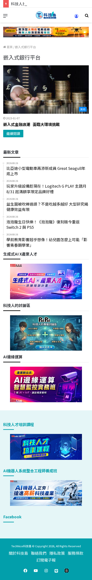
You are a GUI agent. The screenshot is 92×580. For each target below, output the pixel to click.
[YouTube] (36, 570)
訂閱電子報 (46, 560)
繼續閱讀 (13, 133)
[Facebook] (25, 570)
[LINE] (56, 570)
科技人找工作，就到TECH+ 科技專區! (43, 3)
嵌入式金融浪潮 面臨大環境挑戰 (31, 124)
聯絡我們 (38, 553)
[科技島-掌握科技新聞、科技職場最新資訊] (46, 15)
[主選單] (5, 17)
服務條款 (75, 553)
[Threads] (66, 570)
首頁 (9, 47)
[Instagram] (46, 570)
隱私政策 (57, 553)
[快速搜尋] (87, 17)
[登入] (76, 17)
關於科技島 (18, 553)
